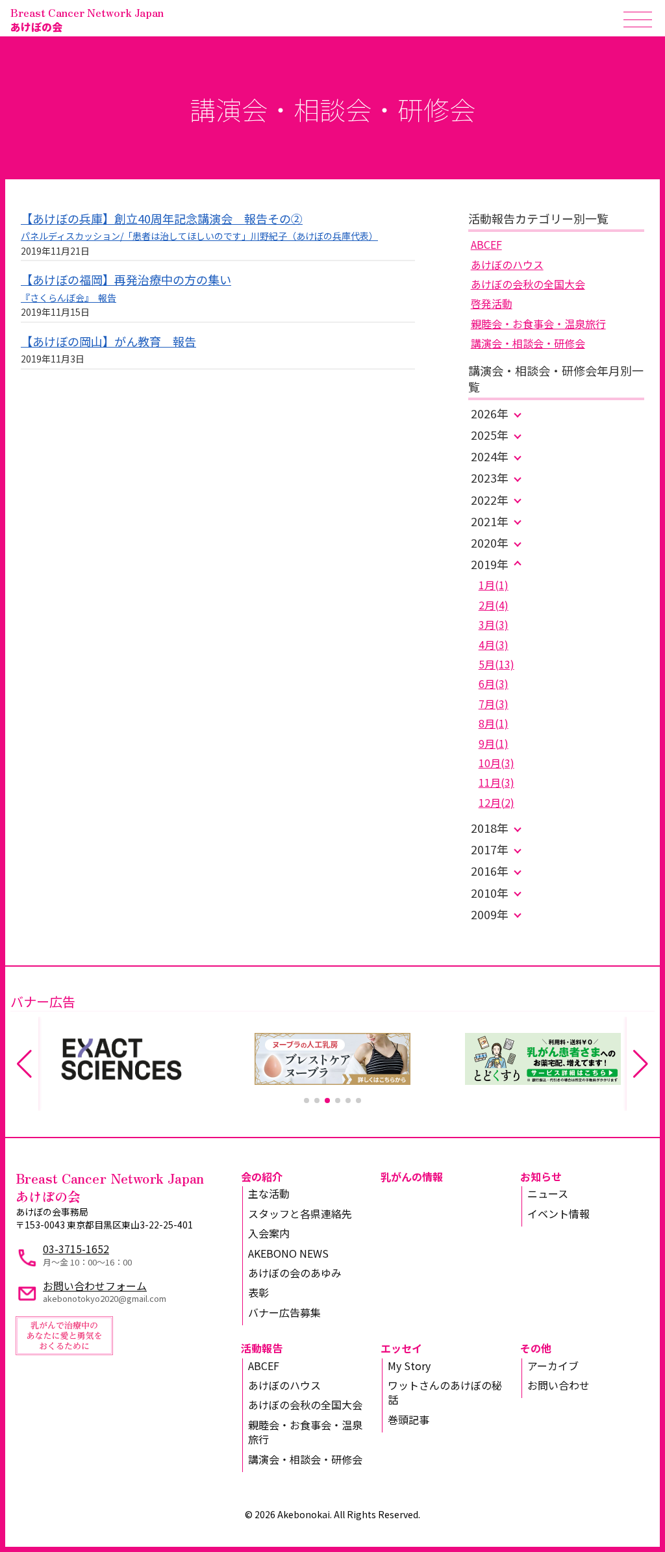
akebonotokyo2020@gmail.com (104, 1298)
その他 (535, 1348)
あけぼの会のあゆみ (295, 1272)
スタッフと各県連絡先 (300, 1213)
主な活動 (269, 1193)
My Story (409, 1365)
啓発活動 (491, 303)
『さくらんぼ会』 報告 (68, 297)
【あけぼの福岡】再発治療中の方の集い (126, 279)
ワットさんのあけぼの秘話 (445, 1392)
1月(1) (493, 584)
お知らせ (541, 1176)
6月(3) (493, 683)
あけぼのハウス (507, 264)
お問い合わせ (558, 1385)
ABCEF (486, 244)
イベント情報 (558, 1213)
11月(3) (496, 782)
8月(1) (493, 723)
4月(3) (493, 644)
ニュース (547, 1193)
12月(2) (496, 802)
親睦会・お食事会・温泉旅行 (538, 323)
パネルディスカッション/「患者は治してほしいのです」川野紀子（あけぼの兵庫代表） (199, 235)
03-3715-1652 (76, 1248)
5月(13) (496, 664)
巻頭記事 (408, 1419)
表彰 (258, 1292)
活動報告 (261, 1348)
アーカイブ (553, 1365)
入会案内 (269, 1233)
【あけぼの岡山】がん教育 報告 (108, 341)
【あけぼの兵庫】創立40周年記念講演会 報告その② (162, 218)
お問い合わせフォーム (95, 1285)
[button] (306, 1100)
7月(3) (493, 703)
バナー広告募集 (284, 1312)
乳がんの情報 (412, 1176)
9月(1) (493, 743)
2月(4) (493, 605)
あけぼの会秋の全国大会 (528, 284)
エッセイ (401, 1348)
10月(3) (496, 762)
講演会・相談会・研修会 (528, 343)
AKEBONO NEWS (288, 1253)
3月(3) (493, 624)
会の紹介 (261, 1176)
